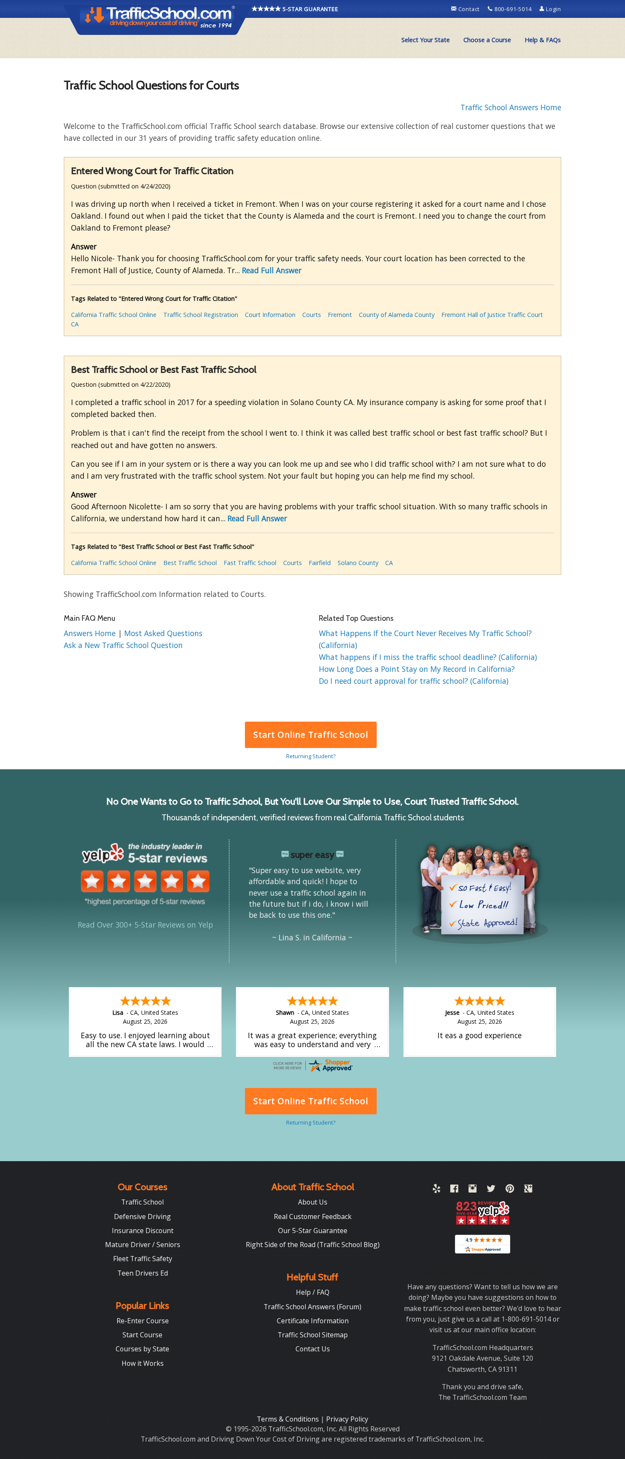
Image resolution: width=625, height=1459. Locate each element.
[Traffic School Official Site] (158, 19)
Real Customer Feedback (313, 1216)
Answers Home (91, 633)
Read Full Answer (271, 270)
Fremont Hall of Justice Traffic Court (492, 315)
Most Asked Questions (163, 633)
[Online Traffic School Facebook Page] (454, 1190)
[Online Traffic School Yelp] (436, 1190)
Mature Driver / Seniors (142, 1244)
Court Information (270, 315)
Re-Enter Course (142, 1320)
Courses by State (142, 1348)
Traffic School (142, 1202)
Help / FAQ (313, 1292)
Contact (469, 9)
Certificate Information (313, 1320)
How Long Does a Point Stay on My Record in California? (417, 669)
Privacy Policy (347, 1419)
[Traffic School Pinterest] (510, 1190)
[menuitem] (426, 40)
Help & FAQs (543, 40)
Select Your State (425, 40)
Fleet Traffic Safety (142, 1258)
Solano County (358, 563)
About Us (312, 1202)
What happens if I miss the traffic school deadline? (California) (428, 657)
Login (552, 9)
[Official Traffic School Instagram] (473, 1190)
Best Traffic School (190, 563)
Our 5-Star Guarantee (312, 1230)
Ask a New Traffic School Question (123, 645)
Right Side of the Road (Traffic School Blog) (313, 1244)
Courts (311, 315)
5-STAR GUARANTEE (309, 9)
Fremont (340, 315)
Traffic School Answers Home (510, 107)
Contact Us (312, 1348)
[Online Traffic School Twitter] (491, 1190)
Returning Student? (310, 756)
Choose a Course (487, 40)
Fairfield (320, 563)
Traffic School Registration (200, 315)
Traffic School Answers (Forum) (312, 1306)
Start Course (142, 1334)
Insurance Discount (142, 1230)
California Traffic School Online (113, 315)
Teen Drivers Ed (142, 1273)
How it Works (143, 1363)
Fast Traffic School (250, 563)
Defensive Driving (142, 1216)
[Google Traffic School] (528, 1190)
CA (75, 324)
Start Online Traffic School (310, 734)
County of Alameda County (397, 315)
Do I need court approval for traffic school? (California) (414, 681)
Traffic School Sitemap (313, 1334)
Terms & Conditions (289, 1419)
